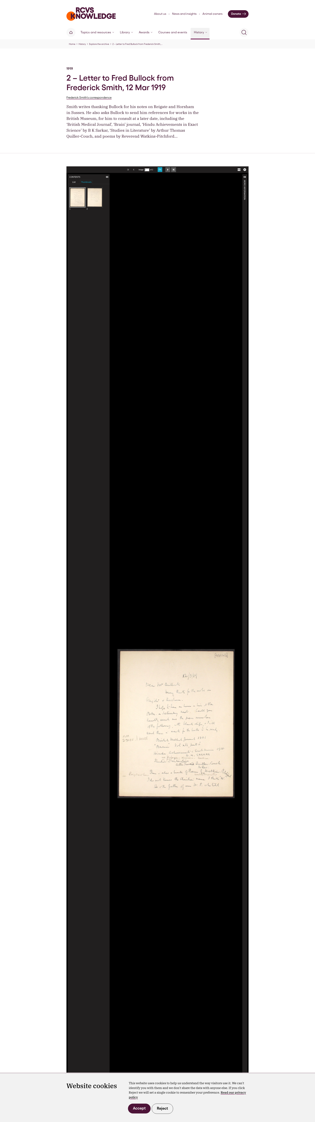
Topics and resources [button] (96, 32)
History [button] (199, 32)
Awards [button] (144, 32)
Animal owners (212, 13)
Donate (236, 13)
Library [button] (125, 32)
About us (160, 13)
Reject (162, 1108)
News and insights (184, 13)
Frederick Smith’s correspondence (89, 97)
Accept (139, 1108)
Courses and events (172, 32)
